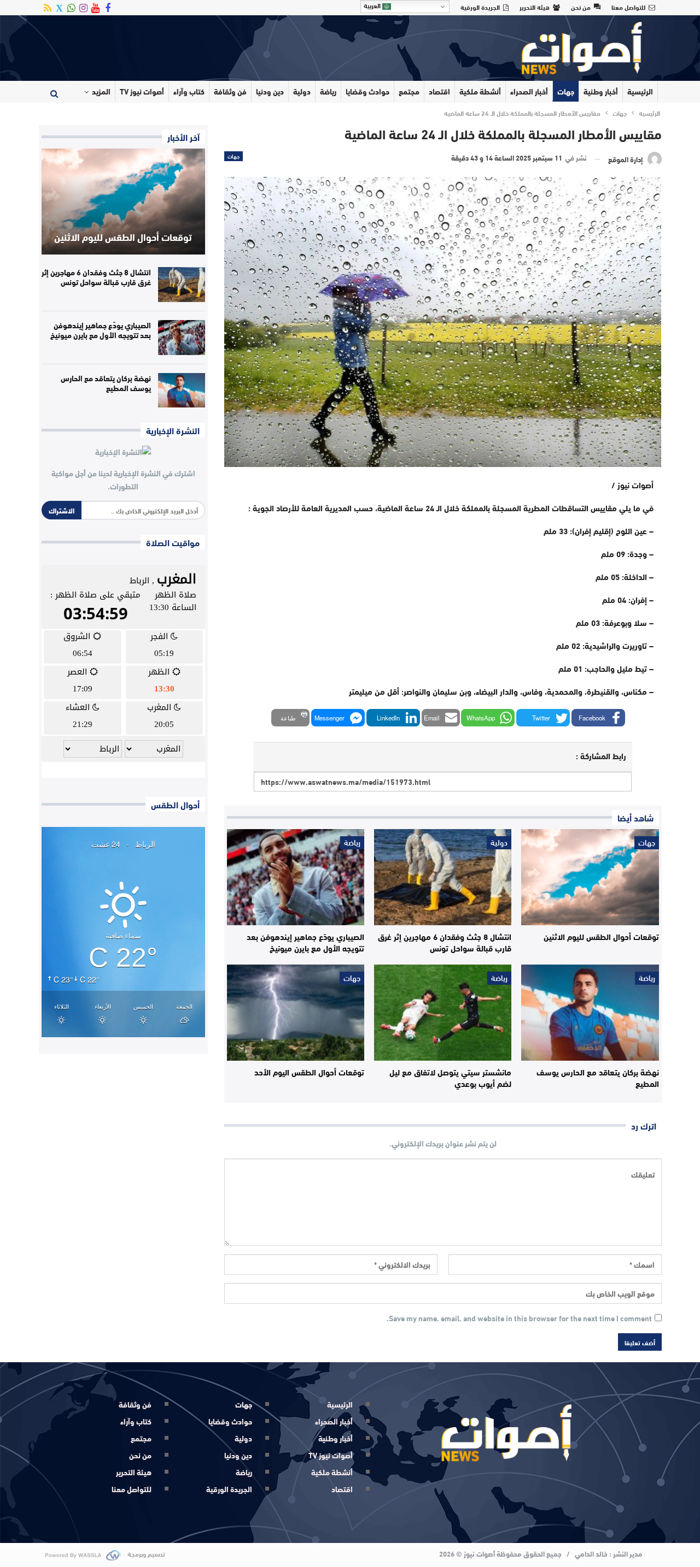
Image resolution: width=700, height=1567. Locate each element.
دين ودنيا (270, 91)
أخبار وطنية (601, 91)
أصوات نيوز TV (142, 91)
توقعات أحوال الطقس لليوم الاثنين (123, 236)
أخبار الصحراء (529, 91)
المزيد (101, 91)
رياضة (328, 91)
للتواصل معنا (628, 7)
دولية (302, 91)
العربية (373, 5)
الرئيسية (640, 91)
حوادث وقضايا (367, 91)
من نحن (581, 7)
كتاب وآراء (189, 91)
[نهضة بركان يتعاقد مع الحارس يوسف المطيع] (589, 1013)
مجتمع (409, 91)
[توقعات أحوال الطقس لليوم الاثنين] (589, 877)
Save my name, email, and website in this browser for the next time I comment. (519, 1318)
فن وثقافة (230, 91)
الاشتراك (61, 510)
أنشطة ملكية (480, 91)
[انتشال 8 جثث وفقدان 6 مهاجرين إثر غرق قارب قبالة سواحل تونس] (442, 877)
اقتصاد (439, 91)
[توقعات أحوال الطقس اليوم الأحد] (295, 1013)
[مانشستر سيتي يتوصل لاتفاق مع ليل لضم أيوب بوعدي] (442, 1013)
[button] (598, 717)
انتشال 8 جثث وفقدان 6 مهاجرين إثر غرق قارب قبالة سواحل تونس (96, 277)
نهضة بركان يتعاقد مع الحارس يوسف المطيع (106, 383)
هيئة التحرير (535, 7)
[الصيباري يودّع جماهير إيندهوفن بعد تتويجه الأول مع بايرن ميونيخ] (295, 877)
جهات (565, 91)
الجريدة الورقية (480, 7)
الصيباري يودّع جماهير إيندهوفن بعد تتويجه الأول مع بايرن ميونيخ (100, 330)
